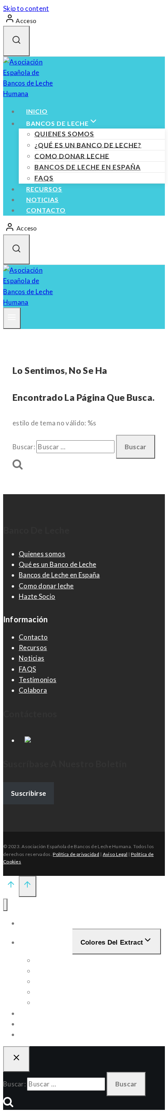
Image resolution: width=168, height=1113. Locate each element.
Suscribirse (28, 793)
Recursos (44, 189)
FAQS (44, 178)
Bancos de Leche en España (59, 575)
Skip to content (26, 8)
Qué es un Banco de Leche (57, 564)
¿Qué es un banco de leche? (87, 145)
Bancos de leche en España (87, 167)
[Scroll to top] (11, 886)
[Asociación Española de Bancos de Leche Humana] (32, 93)
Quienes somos (64, 134)
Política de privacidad (76, 854)
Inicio (37, 111)
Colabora (33, 690)
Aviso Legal (115, 854)
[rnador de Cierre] (16, 1059)
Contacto (46, 210)
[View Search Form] (16, 41)
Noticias (42, 199)
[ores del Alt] (5, 905)
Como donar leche (71, 156)
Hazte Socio (37, 596)
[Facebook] (25, 740)
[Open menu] (12, 318)
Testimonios (37, 679)
